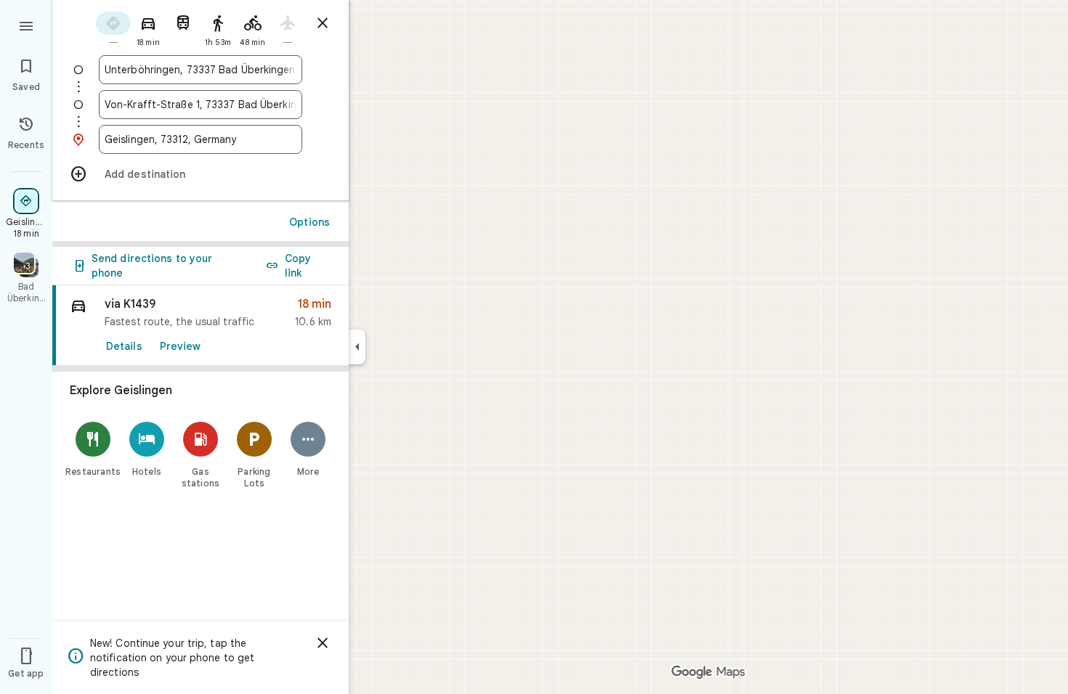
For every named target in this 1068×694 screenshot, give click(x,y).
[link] (200, 325)
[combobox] (200, 69)
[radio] (113, 28)
